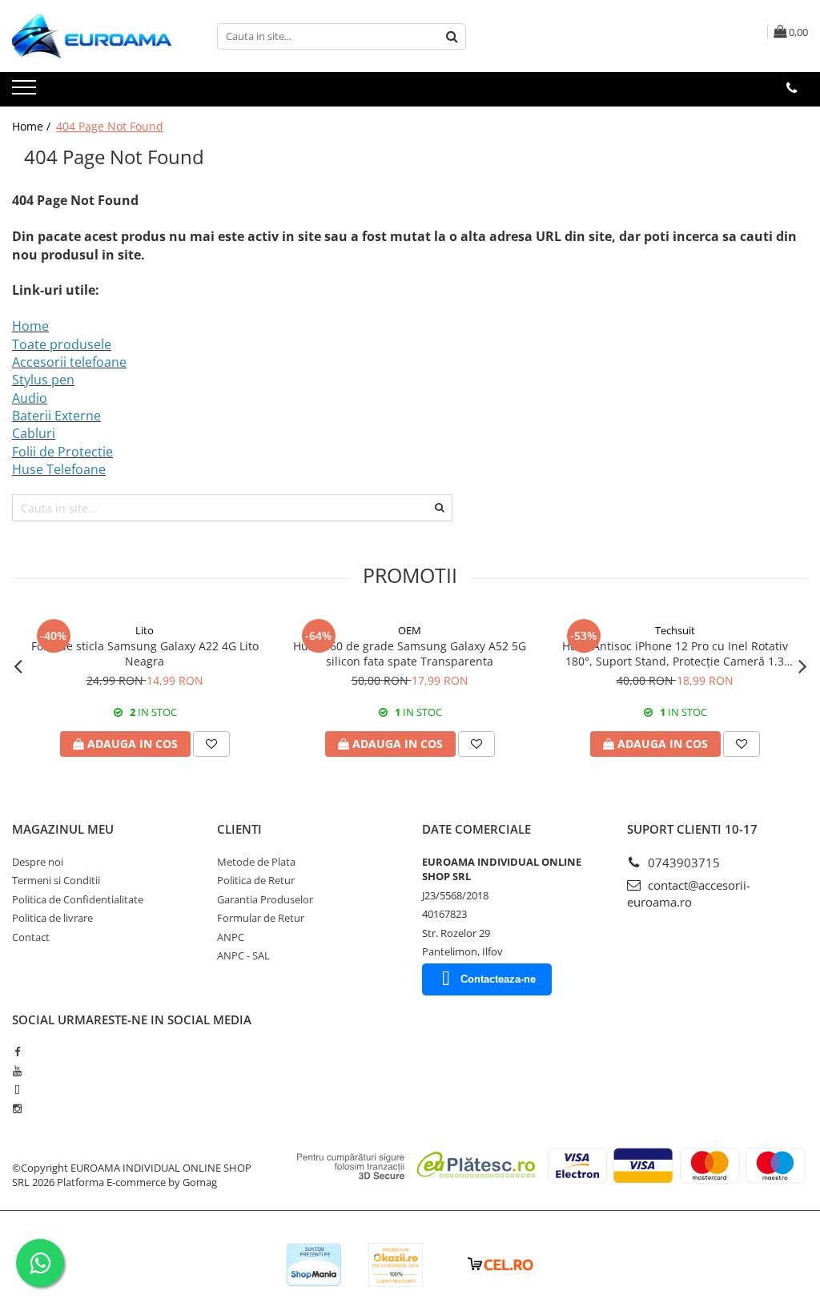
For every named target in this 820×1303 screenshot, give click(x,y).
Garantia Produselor (265, 899)
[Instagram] (17, 1108)
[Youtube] (17, 1071)
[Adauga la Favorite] (211, 744)
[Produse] (26, 92)
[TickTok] (17, 1090)
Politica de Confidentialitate (77, 899)
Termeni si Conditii (56, 880)
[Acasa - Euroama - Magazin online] (92, 36)
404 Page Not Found (109, 126)
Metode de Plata (256, 862)
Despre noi (37, 862)
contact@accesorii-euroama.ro (688, 893)
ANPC (230, 937)
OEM (409, 630)
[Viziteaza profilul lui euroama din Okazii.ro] (395, 1265)
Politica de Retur (256, 880)
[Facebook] (17, 1051)
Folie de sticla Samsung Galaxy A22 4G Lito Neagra (145, 653)
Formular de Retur (260, 918)
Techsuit (675, 630)
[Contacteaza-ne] (791, 88)
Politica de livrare (52, 918)
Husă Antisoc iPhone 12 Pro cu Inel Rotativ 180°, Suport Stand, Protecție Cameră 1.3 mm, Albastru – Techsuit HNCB (675, 653)
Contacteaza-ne (498, 979)
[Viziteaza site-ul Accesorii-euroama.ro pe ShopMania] (314, 1265)
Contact (31, 937)
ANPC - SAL (243, 955)
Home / (33, 126)
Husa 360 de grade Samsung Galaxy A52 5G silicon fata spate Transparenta (409, 653)
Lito (144, 630)
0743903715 (682, 863)
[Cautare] (451, 36)
